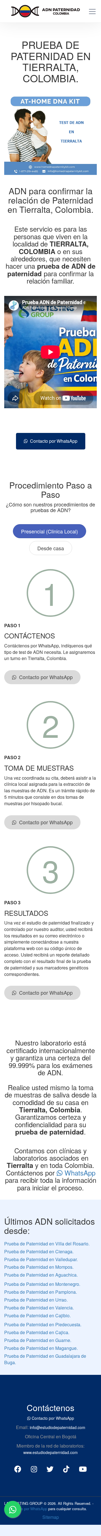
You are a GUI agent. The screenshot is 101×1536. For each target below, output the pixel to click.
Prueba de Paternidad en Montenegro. (42, 1284)
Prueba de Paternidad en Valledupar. (41, 1259)
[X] (50, 1469)
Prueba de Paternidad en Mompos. (39, 1267)
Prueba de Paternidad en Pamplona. (40, 1292)
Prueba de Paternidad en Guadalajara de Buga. (45, 1359)
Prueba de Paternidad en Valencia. (39, 1307)
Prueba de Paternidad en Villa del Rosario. (46, 1243)
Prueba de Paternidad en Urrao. (36, 1300)
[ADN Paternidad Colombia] (43, 10)
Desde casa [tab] (50, 548)
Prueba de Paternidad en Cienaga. (39, 1251)
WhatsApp (79, 1172)
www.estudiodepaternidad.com (50, 1452)
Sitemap (50, 1517)
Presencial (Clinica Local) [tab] (49, 531)
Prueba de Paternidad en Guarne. (37, 1340)
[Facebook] (17, 1469)
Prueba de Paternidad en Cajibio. (37, 1315)
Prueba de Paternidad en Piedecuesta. (42, 1324)
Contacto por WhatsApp (52, 441)
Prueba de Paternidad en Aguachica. (41, 1275)
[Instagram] (34, 1469)
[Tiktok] (66, 1469)
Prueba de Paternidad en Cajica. (36, 1332)
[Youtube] (83, 1469)
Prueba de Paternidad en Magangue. (41, 1348)
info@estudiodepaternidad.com (57, 1427)
